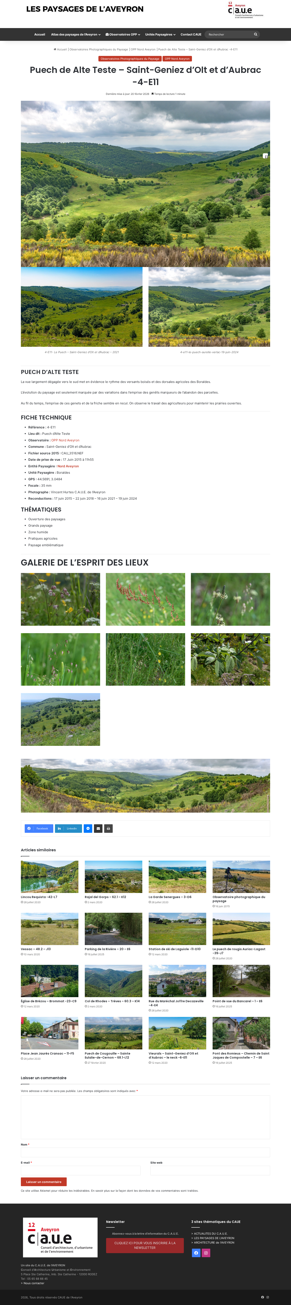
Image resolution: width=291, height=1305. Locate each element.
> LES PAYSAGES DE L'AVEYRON (212, 1238)
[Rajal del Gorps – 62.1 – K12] (113, 877)
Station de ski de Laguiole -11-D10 (175, 949)
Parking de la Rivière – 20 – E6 (107, 949)
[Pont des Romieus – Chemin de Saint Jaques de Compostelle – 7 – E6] (241, 1033)
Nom (25, 1144)
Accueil (39, 34)
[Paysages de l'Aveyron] (145, 10)
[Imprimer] (108, 828)
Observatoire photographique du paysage (239, 899)
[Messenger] (88, 828)
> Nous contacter (32, 1283)
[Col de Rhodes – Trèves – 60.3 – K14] (113, 981)
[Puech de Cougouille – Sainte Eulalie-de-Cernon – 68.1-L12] (113, 1033)
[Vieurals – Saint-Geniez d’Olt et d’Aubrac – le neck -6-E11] (177, 1033)
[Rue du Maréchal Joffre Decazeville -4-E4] (177, 981)
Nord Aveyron (68, 466)
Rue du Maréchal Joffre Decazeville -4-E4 (176, 1003)
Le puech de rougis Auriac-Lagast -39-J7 (239, 951)
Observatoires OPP (123, 34)
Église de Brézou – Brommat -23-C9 (48, 1001)
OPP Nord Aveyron (143, 49)
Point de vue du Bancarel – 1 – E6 (237, 1001)
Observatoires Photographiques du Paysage (98, 49)
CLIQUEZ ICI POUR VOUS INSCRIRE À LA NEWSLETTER (145, 1245)
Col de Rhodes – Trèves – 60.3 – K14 (112, 1001)
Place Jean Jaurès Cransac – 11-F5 (47, 1053)
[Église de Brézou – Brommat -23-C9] (49, 981)
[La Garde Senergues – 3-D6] (177, 877)
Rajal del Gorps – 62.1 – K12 (105, 897)
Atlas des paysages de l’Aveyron (74, 34)
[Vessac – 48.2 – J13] (49, 929)
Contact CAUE (191, 34)
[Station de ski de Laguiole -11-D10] (177, 929)
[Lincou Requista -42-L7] (49, 877)
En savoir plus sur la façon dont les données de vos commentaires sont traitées (144, 1190)
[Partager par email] (98, 828)
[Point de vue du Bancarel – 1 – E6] (241, 981)
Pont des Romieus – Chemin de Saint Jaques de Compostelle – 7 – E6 (241, 1055)
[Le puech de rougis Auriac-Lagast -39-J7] (241, 929)
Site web (156, 1162)
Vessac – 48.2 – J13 (36, 949)
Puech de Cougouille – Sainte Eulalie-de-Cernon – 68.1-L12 (107, 1055)
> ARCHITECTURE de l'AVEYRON (212, 1242)
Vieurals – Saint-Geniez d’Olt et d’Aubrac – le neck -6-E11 (173, 1055)
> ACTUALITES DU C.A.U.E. (209, 1233)
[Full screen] (265, 155)
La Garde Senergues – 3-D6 (170, 897)
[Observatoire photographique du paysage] (241, 877)
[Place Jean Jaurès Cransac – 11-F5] (49, 1033)
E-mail (26, 1162)
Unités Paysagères (158, 34)
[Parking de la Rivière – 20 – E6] (113, 929)
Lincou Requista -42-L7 (39, 897)
